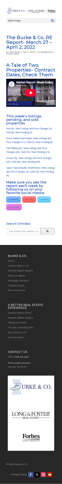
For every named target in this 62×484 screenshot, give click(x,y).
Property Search (16, 285)
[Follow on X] (37, 474)
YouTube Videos (16, 337)
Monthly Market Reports (20, 270)
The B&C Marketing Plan (20, 327)
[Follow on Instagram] (43, 474)
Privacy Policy (19, 474)
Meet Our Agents (16, 275)
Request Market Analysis (20, 317)
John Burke (15, 51)
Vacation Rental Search (19, 312)
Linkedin (44, 199)
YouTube (29, 199)
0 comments (12, 53)
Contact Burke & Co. (18, 265)
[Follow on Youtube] (49, 474)
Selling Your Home (17, 322)
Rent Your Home (16, 290)
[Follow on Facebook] (30, 474)
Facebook (13, 199)
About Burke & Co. (17, 332)
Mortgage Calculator (18, 280)
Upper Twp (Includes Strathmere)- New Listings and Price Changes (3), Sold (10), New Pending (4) (30, 171)
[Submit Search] (47, 231)
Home (11, 260)
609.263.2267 (22, 356)
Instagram (14, 207)
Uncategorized (44, 51)
